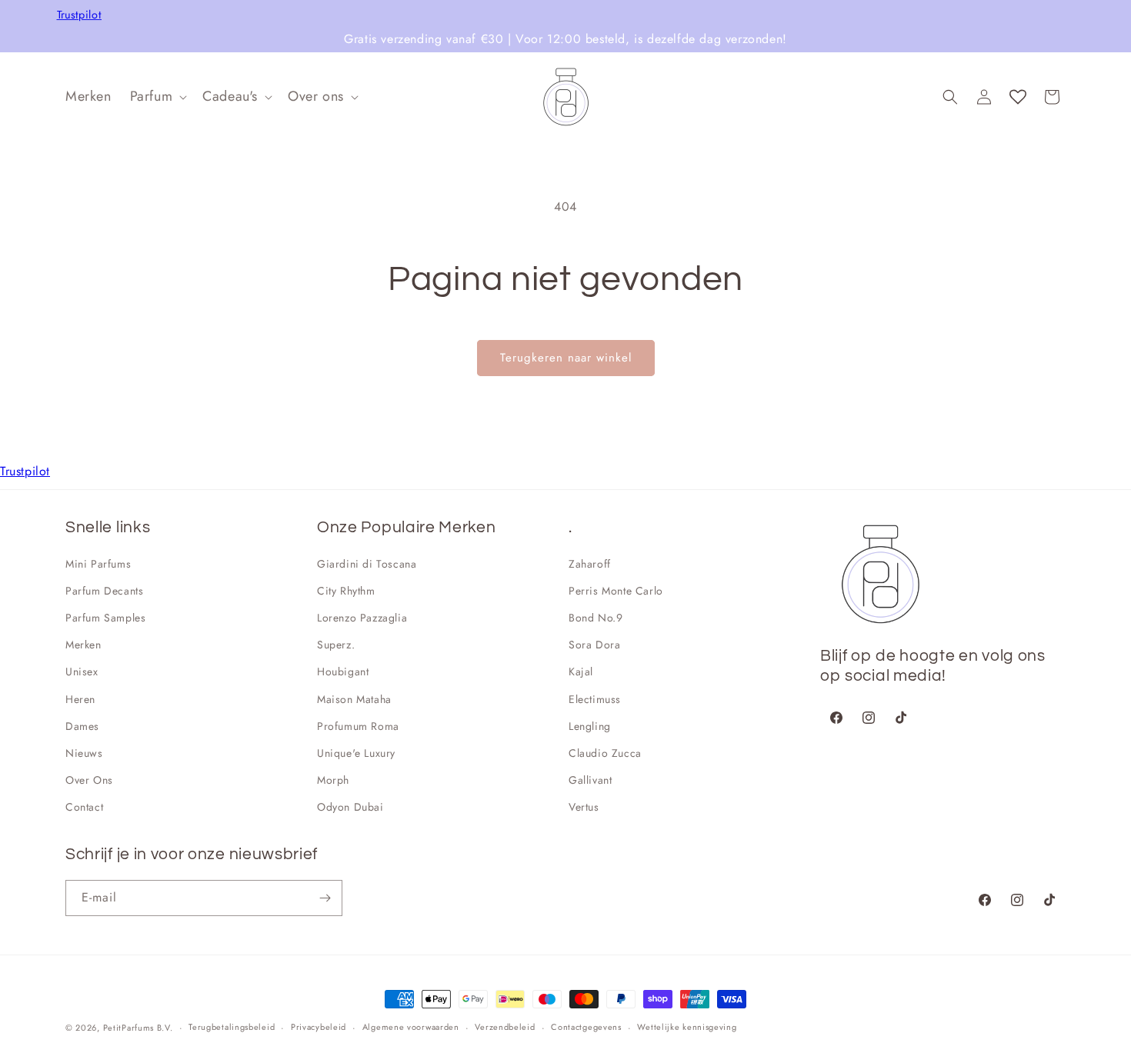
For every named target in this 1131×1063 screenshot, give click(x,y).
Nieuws (84, 753)
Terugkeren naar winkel (566, 357)
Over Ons (89, 780)
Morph (333, 780)
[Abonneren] (325, 898)
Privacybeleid (318, 1027)
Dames (82, 726)
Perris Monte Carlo (616, 590)
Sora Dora (594, 644)
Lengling (590, 726)
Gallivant (590, 780)
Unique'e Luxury (356, 753)
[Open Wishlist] (1018, 97)
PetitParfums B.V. (138, 1027)
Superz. (336, 644)
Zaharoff (590, 563)
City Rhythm (346, 590)
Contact (84, 807)
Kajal (581, 671)
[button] (157, 96)
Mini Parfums (98, 563)
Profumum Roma (358, 726)
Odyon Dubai (350, 807)
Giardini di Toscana (366, 563)
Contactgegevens (586, 1027)
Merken (83, 644)
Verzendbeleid (505, 1027)
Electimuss (595, 699)
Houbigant (343, 671)
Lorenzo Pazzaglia (362, 617)
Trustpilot (79, 15)
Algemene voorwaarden (410, 1027)
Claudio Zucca (605, 753)
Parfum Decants (104, 590)
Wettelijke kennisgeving (686, 1027)
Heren (80, 699)
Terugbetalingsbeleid (231, 1027)
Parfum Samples (105, 617)
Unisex (81, 671)
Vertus (584, 807)
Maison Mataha (354, 699)
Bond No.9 (595, 617)
